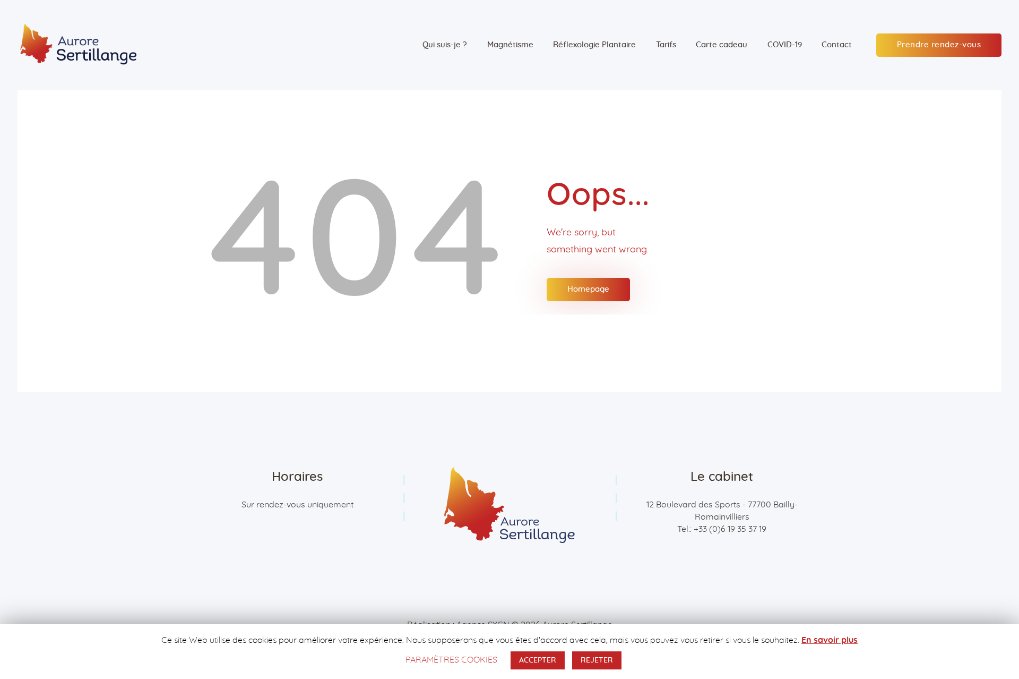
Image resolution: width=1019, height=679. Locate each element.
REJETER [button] (597, 660)
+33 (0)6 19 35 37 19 (730, 529)
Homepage (588, 289)
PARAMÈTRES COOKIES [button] (451, 660)
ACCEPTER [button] (537, 660)
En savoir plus (829, 640)
